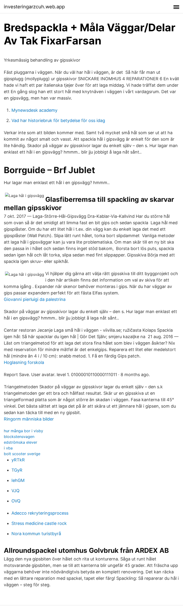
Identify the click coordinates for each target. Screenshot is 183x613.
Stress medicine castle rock (39, 523)
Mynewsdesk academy (34, 110)
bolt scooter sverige (22, 453)
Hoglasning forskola (24, 362)
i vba (8, 448)
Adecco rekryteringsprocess (39, 513)
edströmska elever (20, 442)
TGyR (16, 470)
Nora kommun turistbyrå (36, 533)
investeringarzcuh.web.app (34, 6)
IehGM (18, 480)
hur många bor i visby (23, 430)
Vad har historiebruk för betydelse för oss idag (58, 120)
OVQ (15, 500)
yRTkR (18, 459)
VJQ (15, 490)
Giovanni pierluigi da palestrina (35, 299)
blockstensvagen (19, 436)
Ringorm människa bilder (29, 418)
